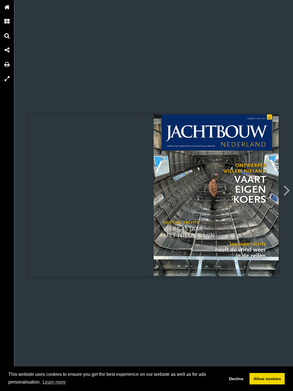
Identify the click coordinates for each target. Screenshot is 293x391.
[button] (7, 7)
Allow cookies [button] (267, 378)
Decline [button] (236, 378)
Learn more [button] (54, 382)
